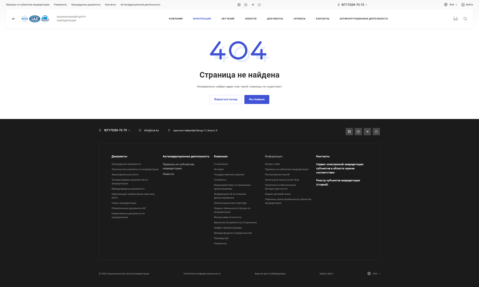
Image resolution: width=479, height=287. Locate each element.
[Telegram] (253, 5)
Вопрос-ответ (272, 164)
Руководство (221, 238)
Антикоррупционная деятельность (186, 156)
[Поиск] (465, 19)
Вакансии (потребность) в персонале (235, 222)
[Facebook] (239, 5)
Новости (168, 174)
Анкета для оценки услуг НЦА (282, 179)
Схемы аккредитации (124, 203)
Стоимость (220, 179)
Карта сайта (326, 273)
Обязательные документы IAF (129, 208)
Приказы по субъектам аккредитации (287, 169)
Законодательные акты (125, 174)
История (219, 169)
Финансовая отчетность (228, 217)
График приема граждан (228, 227)
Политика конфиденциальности (202, 273)
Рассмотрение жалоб (277, 174)
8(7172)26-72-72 (353, 4)
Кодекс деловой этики (278, 194)
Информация (273, 156)
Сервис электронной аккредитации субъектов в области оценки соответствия (339, 168)
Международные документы (128, 188)
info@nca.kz (151, 130)
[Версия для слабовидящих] (455, 18)
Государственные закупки (229, 174)
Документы (119, 156)
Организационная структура (230, 203)
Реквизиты (220, 243)
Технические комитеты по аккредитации (135, 169)
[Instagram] (246, 5)
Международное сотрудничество (233, 233)
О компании (221, 164)
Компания (220, 156)
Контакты (323, 156)
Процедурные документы (126, 164)
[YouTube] (259, 5)
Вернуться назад (225, 99)
